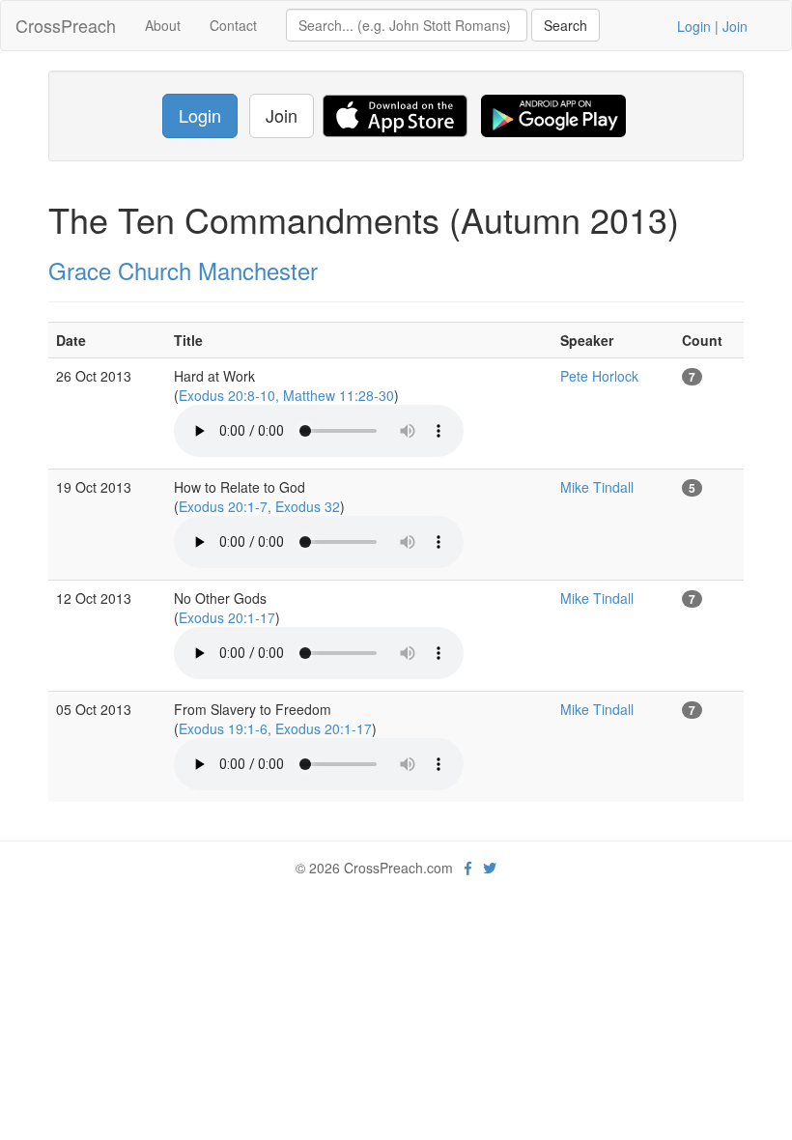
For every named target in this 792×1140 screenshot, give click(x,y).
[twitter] (489, 867)
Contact (233, 25)
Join (735, 26)
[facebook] (468, 867)
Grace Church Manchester (183, 270)
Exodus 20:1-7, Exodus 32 (259, 506)
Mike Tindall (597, 487)
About (163, 25)
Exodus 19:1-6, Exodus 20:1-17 (275, 728)
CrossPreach (65, 25)
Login (694, 26)
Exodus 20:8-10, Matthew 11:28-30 (286, 395)
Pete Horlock (599, 375)
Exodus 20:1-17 (227, 617)
